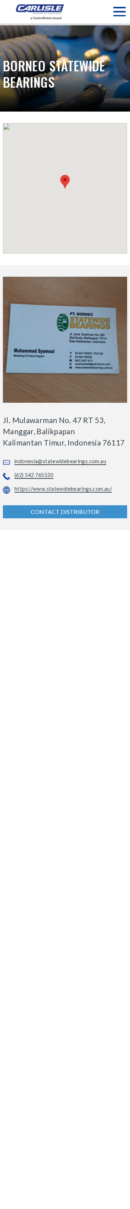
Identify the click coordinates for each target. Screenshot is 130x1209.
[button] (65, 181)
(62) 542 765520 (33, 475)
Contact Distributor (65, 511)
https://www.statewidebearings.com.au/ (63, 489)
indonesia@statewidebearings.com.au (60, 461)
